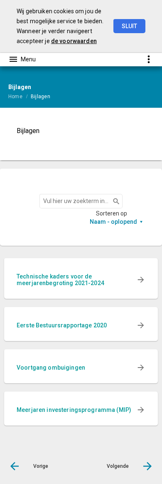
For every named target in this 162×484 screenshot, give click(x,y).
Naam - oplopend (113, 221)
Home (15, 96)
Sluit (129, 26)
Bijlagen (40, 96)
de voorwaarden (74, 41)
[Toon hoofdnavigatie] (22, 59)
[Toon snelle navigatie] (148, 59)
